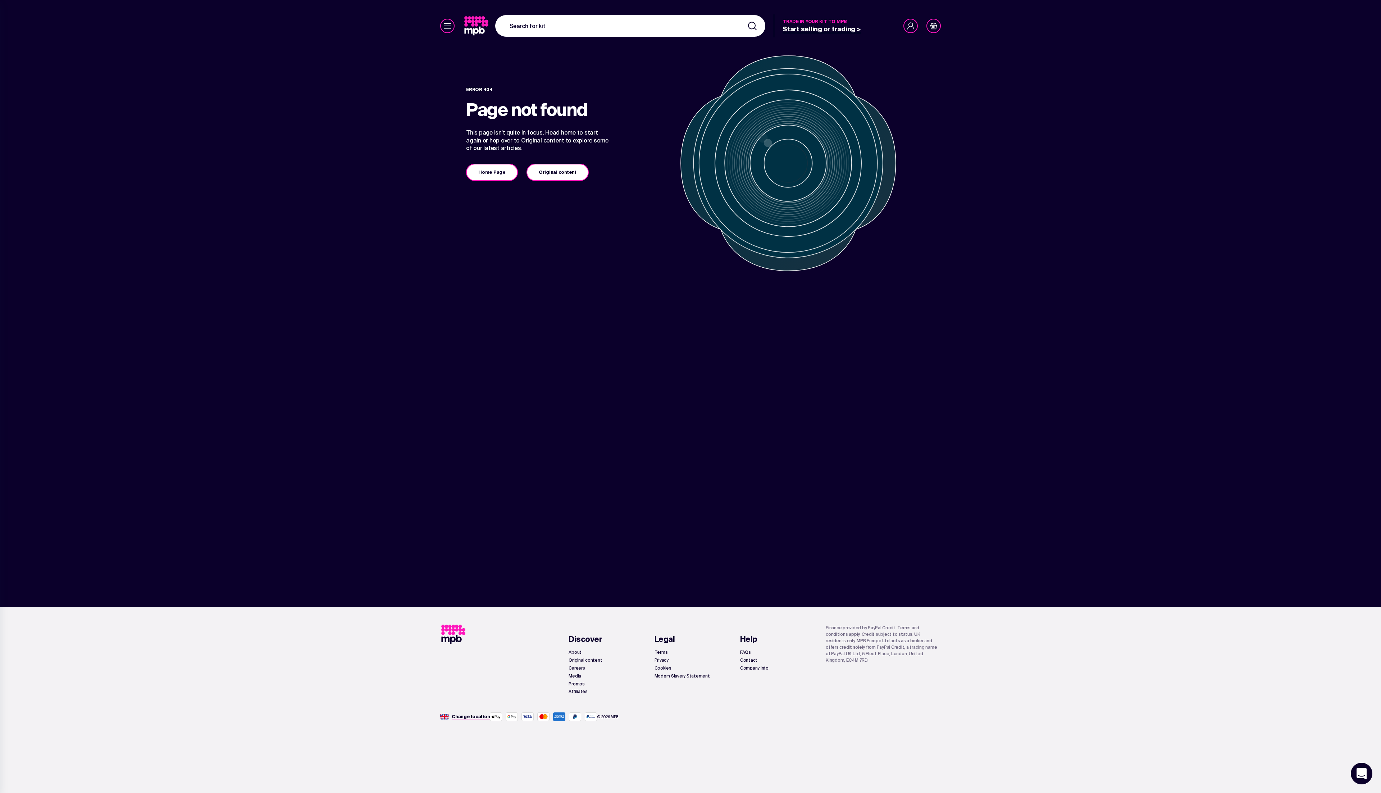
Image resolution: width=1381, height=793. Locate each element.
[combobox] (630, 26)
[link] (477, 26)
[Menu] (447, 26)
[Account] (910, 26)
